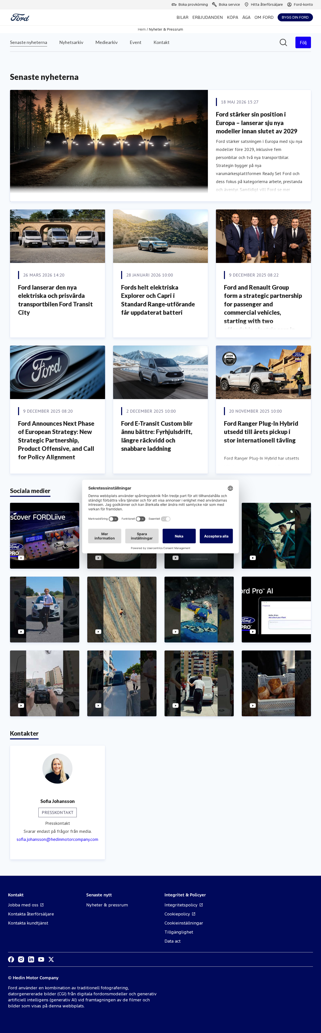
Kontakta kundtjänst (28, 923)
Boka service (229, 4)
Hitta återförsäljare (267, 4)
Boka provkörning (193, 4)
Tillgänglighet (179, 932)
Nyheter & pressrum (107, 905)
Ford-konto (303, 4)
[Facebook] (11, 959)
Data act (173, 941)
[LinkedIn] (31, 959)
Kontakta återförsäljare (31, 914)
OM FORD (264, 17)
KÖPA (232, 17)
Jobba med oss (23, 905)
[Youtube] (41, 959)
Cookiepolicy (177, 914)
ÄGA (246, 17)
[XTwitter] (51, 959)
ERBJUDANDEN (207, 17)
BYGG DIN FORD (295, 17)
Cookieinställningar (184, 923)
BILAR (182, 17)
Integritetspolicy (181, 905)
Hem (142, 29)
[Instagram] (21, 959)
